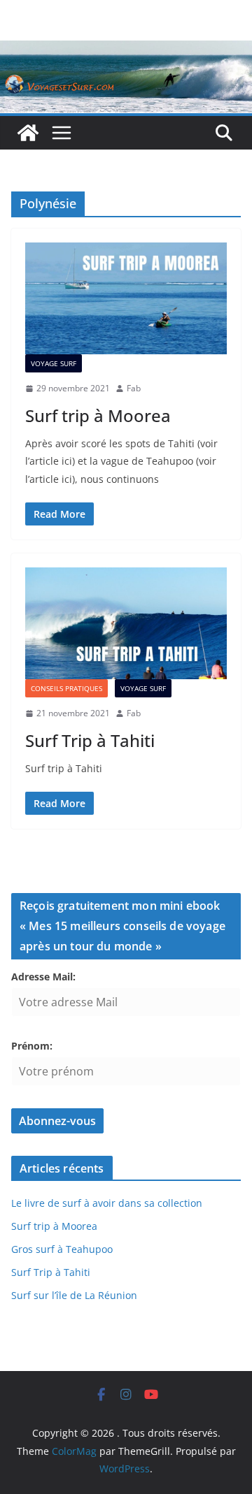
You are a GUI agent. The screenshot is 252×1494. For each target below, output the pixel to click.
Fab (134, 388)
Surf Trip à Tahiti (90, 740)
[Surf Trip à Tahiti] (126, 623)
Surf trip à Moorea (98, 415)
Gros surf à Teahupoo (62, 1249)
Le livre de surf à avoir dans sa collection (106, 1203)
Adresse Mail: (43, 976)
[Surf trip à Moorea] (126, 298)
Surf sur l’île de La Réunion (74, 1295)
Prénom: (31, 1045)
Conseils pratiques (66, 688)
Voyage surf (53, 363)
